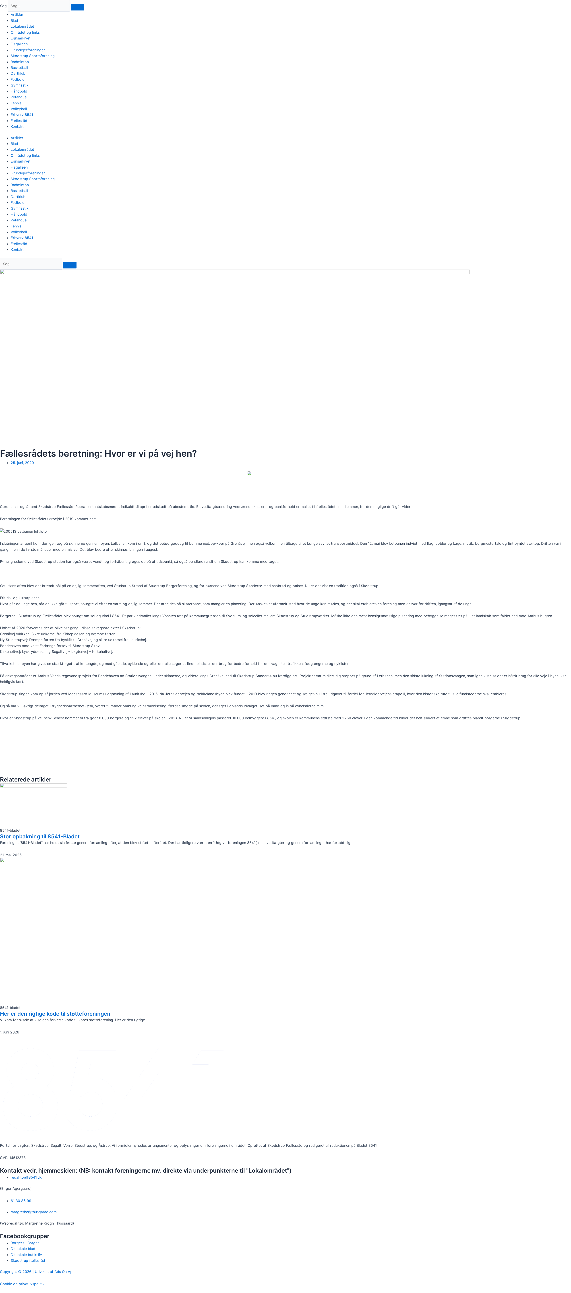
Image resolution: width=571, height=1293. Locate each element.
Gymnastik (20, 85)
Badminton (20, 62)
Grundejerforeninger (28, 50)
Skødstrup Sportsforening (33, 56)
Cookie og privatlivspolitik (22, 1284)
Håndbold (19, 91)
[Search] (70, 265)
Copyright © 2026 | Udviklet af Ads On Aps (37, 1271)
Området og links (25, 32)
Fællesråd (19, 120)
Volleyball (19, 109)
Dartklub (18, 73)
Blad (14, 20)
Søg (3, 6)
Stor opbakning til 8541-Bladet (40, 836)
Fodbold (18, 79)
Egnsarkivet (21, 38)
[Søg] (77, 7)
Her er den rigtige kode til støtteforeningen (55, 1013)
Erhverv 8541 (22, 114)
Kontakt (17, 126)
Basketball (19, 67)
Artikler (17, 14)
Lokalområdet (22, 26)
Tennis (16, 103)
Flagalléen (19, 44)
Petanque (19, 97)
